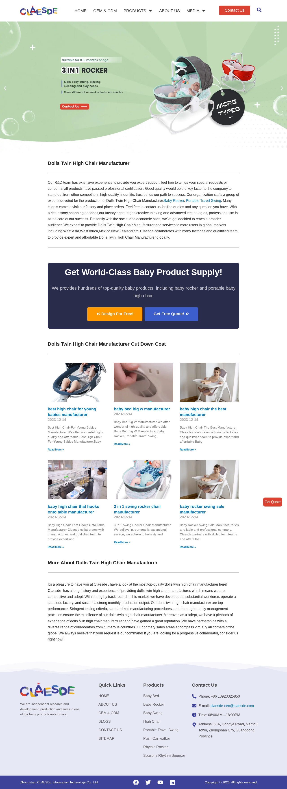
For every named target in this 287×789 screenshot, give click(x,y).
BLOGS (104, 721)
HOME (80, 11)
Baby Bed (151, 696)
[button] (234, 10)
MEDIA (193, 11)
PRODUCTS (135, 11)
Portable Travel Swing (160, 730)
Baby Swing (153, 713)
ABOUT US (169, 11)
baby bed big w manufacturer (142, 409)
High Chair (152, 721)
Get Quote (273, 502)
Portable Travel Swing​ (203, 201)
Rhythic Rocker (155, 747)
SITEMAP (106, 738)
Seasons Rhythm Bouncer (164, 755)
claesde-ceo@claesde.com (232, 706)
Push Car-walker (156, 738)
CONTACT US (110, 730)
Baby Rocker (174, 201)
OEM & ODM (105, 11)
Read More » (56, 449)
